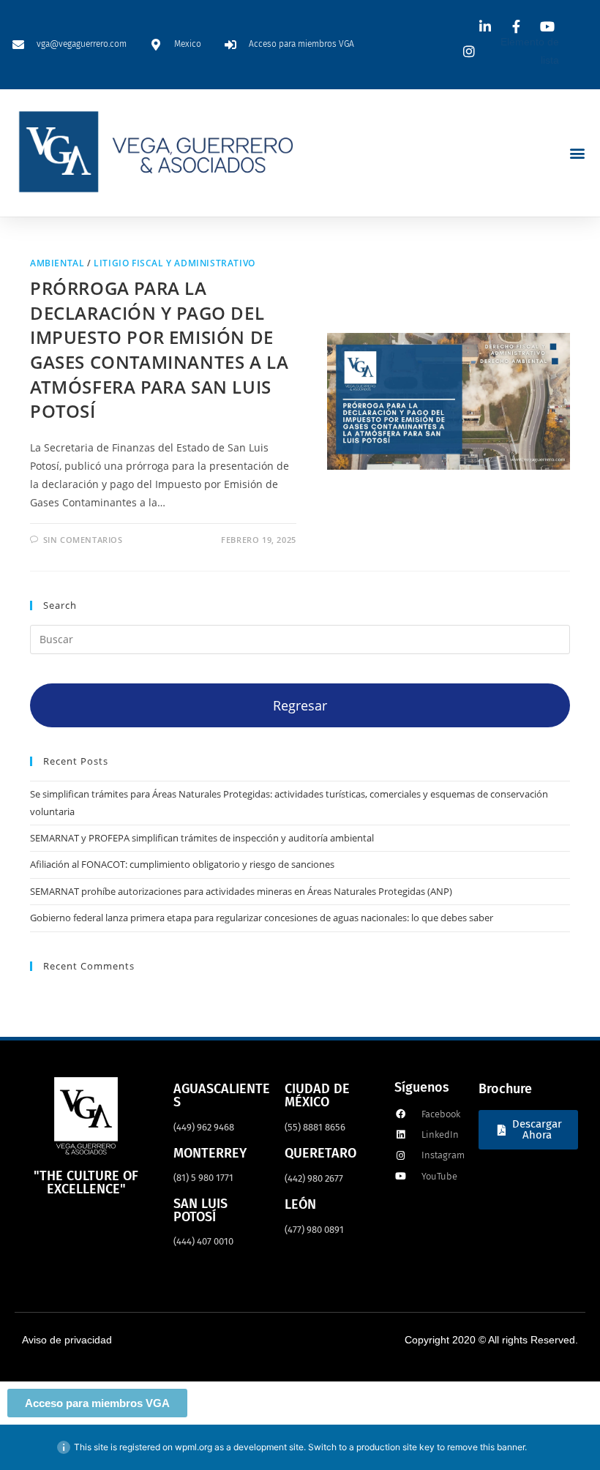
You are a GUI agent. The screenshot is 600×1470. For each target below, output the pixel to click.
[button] (577, 153)
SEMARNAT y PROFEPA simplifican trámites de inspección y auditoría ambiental (202, 837)
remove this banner (486, 1446)
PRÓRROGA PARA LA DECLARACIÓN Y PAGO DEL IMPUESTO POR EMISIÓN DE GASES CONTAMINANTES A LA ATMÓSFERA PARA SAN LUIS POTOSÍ (159, 349)
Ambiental (57, 263)
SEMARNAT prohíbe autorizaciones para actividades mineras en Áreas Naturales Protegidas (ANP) (241, 891)
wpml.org (193, 1446)
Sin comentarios (83, 539)
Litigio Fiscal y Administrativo (174, 263)
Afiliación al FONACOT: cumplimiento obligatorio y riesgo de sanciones (182, 864)
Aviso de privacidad (67, 1340)
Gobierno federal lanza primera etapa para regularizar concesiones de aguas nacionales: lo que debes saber (261, 917)
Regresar (300, 705)
